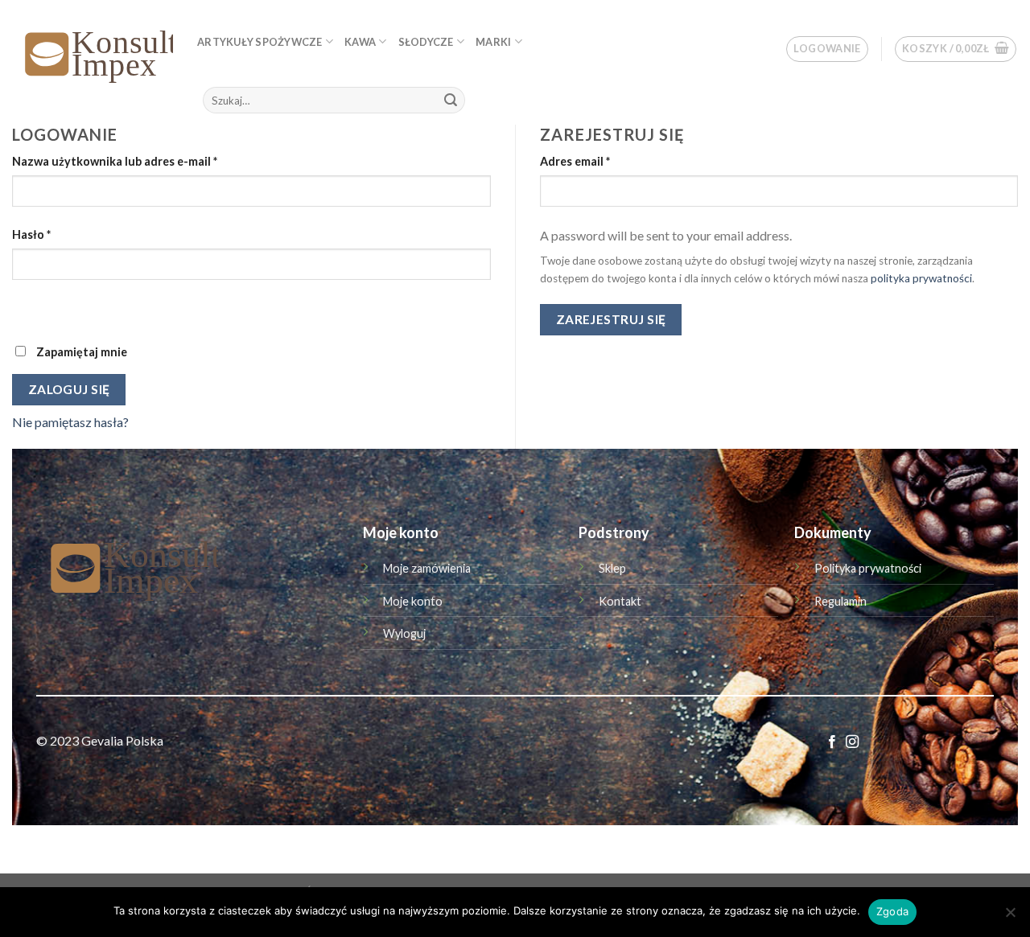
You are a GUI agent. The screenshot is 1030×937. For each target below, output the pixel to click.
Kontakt (620, 601)
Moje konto (413, 601)
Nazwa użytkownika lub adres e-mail (114, 161)
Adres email (575, 161)
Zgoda (892, 911)
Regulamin (840, 601)
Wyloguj (404, 633)
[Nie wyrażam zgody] (1010, 917)
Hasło (31, 234)
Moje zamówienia (427, 568)
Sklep (612, 568)
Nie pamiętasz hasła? (70, 421)
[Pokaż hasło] (27, 307)
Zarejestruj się (611, 319)
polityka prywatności (921, 278)
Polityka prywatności (867, 568)
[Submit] (450, 100)
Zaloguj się (69, 389)
